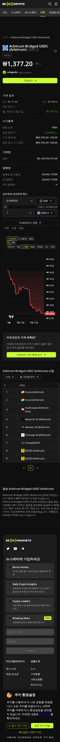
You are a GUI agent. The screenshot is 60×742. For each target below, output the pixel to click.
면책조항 (37, 736)
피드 (5, 12)
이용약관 (11, 736)
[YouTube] (15, 549)
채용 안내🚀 (12, 674)
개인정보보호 (24, 736)
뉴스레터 (16, 12)
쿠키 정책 (44, 714)
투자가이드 (36, 684)
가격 (5, 37)
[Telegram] (23, 549)
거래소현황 (36, 679)
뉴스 (33, 668)
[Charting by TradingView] (11, 316)
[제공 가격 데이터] (10, 73)
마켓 (42, 12)
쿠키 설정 (48, 736)
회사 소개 (11, 668)
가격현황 (35, 674)
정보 (21, 228)
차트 (6, 228)
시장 (14, 228)
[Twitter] (8, 549)
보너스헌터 (30, 12)
